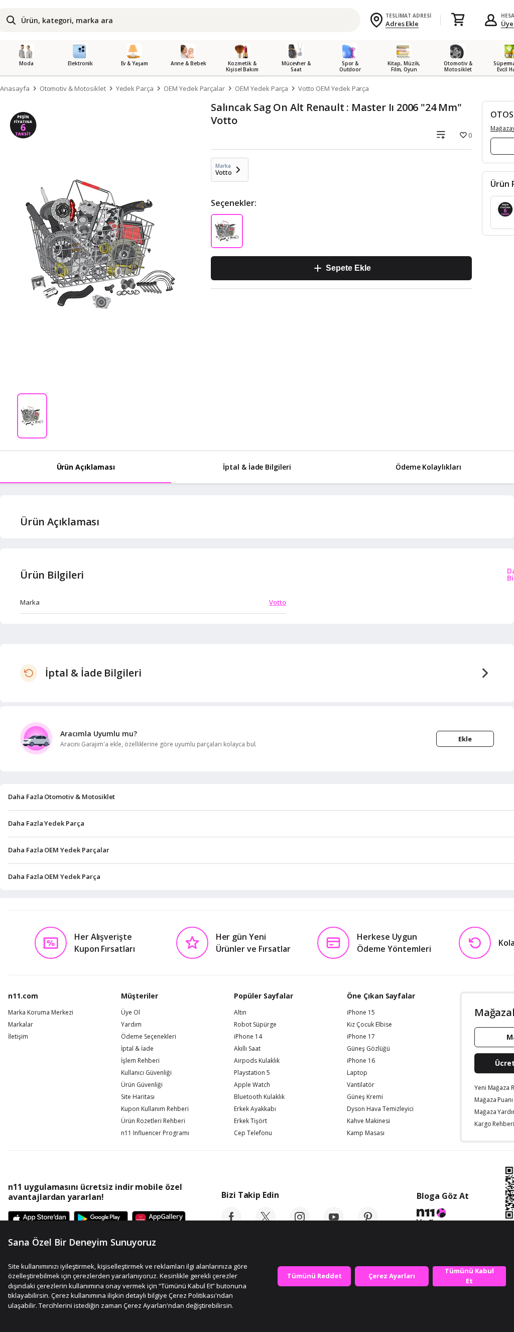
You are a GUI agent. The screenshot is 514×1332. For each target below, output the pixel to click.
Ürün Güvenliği (142, 1085)
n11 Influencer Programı (155, 1133)
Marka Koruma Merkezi (40, 1013)
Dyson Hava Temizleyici (380, 1109)
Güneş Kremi (365, 1097)
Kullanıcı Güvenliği (146, 1073)
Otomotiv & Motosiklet (73, 88)
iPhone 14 (248, 1037)
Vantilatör (360, 1085)
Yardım (131, 1025)
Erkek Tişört (250, 1121)
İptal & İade (137, 1049)
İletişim (18, 1037)
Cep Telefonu (253, 1133)
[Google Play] (101, 1219)
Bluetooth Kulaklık (259, 1097)
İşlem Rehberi (140, 1061)
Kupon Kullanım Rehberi (155, 1109)
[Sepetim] (458, 20)
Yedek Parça (135, 88)
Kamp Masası (365, 1133)
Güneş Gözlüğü (368, 1049)
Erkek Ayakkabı (255, 1109)
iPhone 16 (361, 1061)
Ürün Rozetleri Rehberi (153, 1121)
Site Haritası (138, 1097)
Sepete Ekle (348, 268)
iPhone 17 (361, 1037)
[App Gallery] (159, 1219)
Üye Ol (130, 1013)
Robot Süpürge (255, 1025)
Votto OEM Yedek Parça (333, 88)
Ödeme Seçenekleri (148, 1037)
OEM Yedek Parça (261, 88)
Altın (240, 1013)
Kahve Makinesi (368, 1121)
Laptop (357, 1073)
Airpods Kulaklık (257, 1061)
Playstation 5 (252, 1073)
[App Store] (39, 1219)
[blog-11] (442, 1218)
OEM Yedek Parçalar (194, 88)
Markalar (20, 1025)
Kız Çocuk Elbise (369, 1025)
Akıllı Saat (247, 1049)
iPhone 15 (361, 1013)
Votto (277, 602)
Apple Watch (252, 1085)
